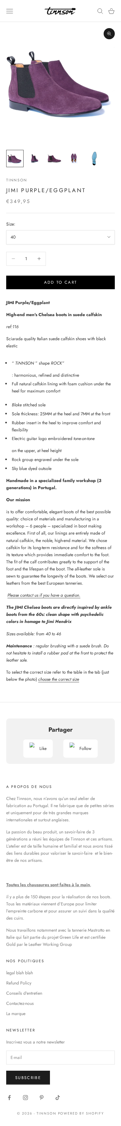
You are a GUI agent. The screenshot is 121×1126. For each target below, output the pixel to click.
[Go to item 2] (34, 158)
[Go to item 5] (94, 158)
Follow (85, 748)
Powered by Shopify (81, 1113)
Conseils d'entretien (24, 993)
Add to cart (60, 282)
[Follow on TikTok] (58, 1097)
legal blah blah (19, 973)
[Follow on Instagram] (25, 1097)
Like (43, 748)
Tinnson (16, 180)
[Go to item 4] (74, 158)
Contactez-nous (20, 1003)
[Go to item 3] (54, 158)
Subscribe (28, 1078)
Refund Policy (18, 983)
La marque (15, 1013)
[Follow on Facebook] (9, 1097)
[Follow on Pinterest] (41, 1097)
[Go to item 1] (15, 158)
